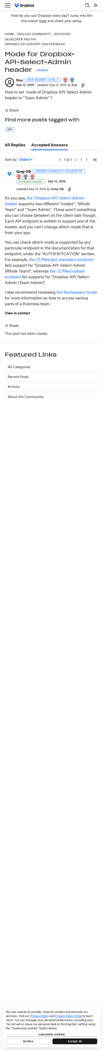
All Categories (19, 367)
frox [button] (19, 80)
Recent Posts (18, 377)
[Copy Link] (83, 85)
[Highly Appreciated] (32, 176)
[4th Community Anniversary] (66, 80)
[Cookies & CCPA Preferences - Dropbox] (51, 1027)
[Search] (87, 5)
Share (12, 110)
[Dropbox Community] (24, 5)
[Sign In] (96, 5)
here (42, 21)
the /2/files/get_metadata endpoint (61, 259)
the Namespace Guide (77, 292)
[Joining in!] (72, 80)
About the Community (26, 397)
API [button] (9, 129)
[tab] (15, 145)
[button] (9, 82)
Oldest (25, 159)
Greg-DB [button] (23, 171)
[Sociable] (26, 176)
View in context (17, 313)
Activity (14, 387)
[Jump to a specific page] (94, 160)
